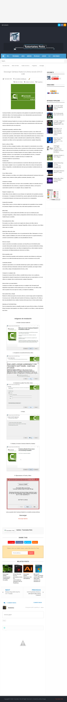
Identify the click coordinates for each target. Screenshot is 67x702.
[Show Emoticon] (4, 628)
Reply (4, 620)
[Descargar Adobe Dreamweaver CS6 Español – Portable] (7, 569)
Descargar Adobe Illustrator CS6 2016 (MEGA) (27, 576)
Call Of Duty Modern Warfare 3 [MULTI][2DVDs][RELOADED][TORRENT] (34, 593)
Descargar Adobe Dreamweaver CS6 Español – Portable (6, 577)
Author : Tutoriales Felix (24, 530)
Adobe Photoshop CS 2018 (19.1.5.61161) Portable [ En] (58, 165)
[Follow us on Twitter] (59, 25)
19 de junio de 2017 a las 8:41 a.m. (32, 607)
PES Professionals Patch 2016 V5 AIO (58, 114)
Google (12, 542)
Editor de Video (19, 82)
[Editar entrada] (29, 79)
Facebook (20, 542)
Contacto (5, 25)
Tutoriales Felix (59, 699)
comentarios (37, 602)
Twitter (28, 542)
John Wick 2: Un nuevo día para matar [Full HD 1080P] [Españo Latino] (58, 131)
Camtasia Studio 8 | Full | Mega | (59, 156)
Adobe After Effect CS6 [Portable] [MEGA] (58, 180)
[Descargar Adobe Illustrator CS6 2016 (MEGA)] (28, 569)
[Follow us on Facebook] (62, 25)
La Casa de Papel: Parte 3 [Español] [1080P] (58, 107)
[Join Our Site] (65, 25)
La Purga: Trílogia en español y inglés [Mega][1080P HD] (59, 122)
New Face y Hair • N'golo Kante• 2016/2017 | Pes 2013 (58, 140)
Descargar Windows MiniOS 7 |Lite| (59, 171)
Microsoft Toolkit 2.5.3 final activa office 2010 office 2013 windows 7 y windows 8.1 (38, 577)
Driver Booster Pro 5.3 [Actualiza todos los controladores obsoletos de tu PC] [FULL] (17, 578)
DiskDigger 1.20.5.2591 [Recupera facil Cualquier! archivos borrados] (58, 149)
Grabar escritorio (29, 82)
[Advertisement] (33, 11)
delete (42, 607)
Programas (39, 82)
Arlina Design (42, 699)
